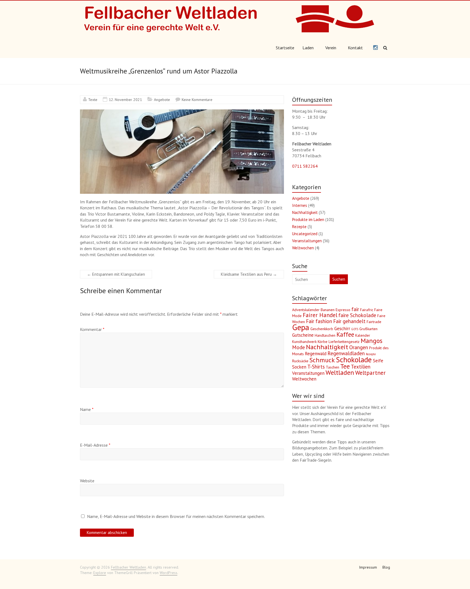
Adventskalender (306, 309)
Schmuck (322, 360)
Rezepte (299, 226)
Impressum (368, 567)
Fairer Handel (320, 315)
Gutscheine (303, 335)
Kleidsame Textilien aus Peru (249, 274)
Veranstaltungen (307, 240)
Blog (386, 567)
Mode (298, 347)
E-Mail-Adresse (95, 445)
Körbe (322, 341)
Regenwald (315, 354)
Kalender (362, 335)
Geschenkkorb (321, 328)
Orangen (358, 347)
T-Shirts (316, 366)
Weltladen (340, 372)
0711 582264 (305, 166)
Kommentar (92, 329)
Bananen (328, 309)
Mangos (371, 340)
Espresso (343, 309)
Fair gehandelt (349, 321)
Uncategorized (304, 233)
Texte (92, 99)
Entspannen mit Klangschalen (116, 274)
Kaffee (345, 334)
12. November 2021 (125, 99)
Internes (299, 205)
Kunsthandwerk (304, 341)
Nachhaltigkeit (305, 212)
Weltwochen (303, 247)
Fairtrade (374, 321)
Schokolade (354, 359)
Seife (378, 361)
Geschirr (342, 329)
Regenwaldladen (346, 353)
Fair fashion (319, 321)
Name (87, 409)
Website (87, 480)
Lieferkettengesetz (344, 341)
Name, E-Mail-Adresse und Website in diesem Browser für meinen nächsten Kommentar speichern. (176, 516)
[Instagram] (375, 48)
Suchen (338, 279)
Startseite (285, 47)
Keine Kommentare (197, 99)
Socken (299, 367)
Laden (308, 47)
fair (355, 309)
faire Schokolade (357, 315)
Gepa (300, 327)
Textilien (360, 366)
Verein (330, 47)
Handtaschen (325, 335)
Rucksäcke (300, 360)
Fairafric (366, 309)
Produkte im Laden (308, 219)
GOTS (354, 329)
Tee (345, 366)
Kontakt (355, 47)
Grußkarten (368, 328)
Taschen (332, 367)
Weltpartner (370, 372)
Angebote (162, 99)
